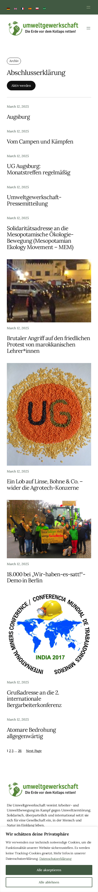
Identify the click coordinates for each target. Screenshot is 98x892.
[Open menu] (88, 7)
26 (20, 751)
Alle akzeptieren (49, 870)
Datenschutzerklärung (55, 859)
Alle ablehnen (49, 882)
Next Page (33, 751)
